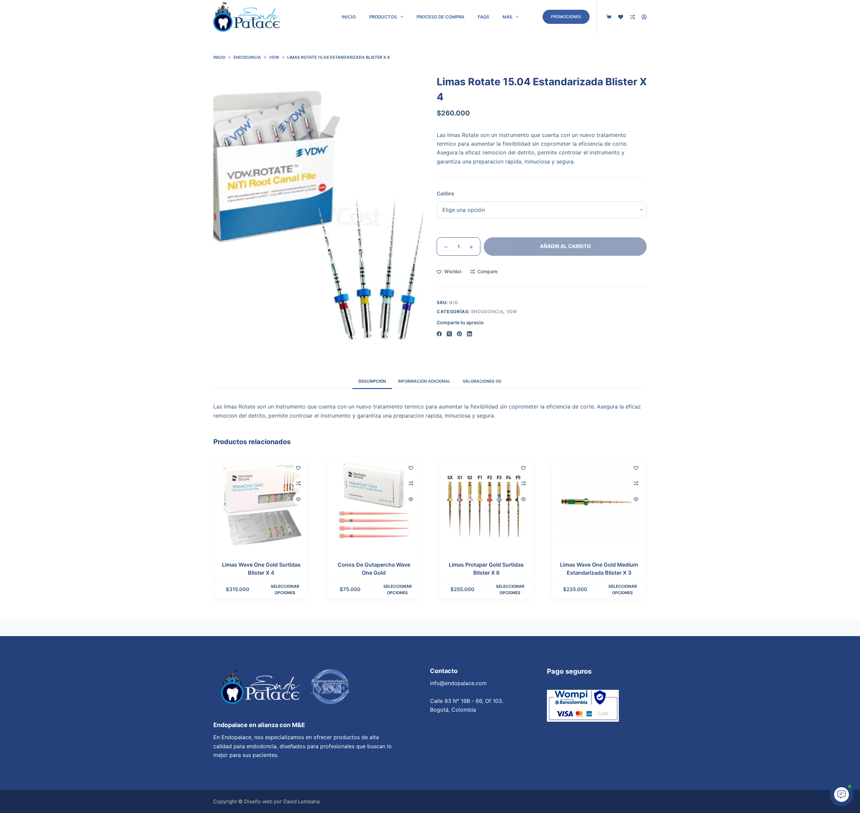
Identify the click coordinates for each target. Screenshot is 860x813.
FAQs (483, 16)
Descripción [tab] (372, 381)
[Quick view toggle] (298, 499)
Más (507, 16)
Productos (383, 16)
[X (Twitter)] (449, 333)
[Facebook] (439, 333)
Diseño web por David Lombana (281, 801)
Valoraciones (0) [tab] (482, 381)
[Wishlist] (620, 16)
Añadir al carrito (565, 246)
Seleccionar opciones (285, 589)
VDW (511, 311)
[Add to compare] (298, 483)
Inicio (349, 16)
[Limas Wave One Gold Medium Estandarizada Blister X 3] (598, 504)
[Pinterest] (459, 333)
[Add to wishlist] (298, 467)
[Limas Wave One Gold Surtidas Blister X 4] (261, 504)
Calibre (445, 193)
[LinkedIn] (469, 333)
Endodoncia (487, 311)
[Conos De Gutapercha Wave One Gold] (373, 504)
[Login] (644, 16)
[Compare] (632, 16)
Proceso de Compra (440, 16)
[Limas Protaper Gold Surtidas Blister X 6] (486, 504)
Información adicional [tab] (424, 381)
